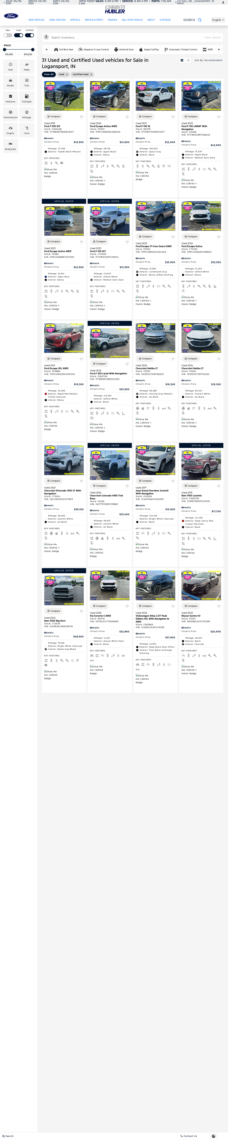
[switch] (7, 33)
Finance (112, 19)
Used (18, 30)
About (151, 19)
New (8, 30)
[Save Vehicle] (81, 117)
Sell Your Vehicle (132, 19)
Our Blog (165, 19)
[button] (10, 66)
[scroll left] (47, 49)
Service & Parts (94, 19)
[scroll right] (218, 49)
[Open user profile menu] (223, 2)
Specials (75, 19)
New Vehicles (36, 19)
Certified (30, 30)
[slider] (4, 49)
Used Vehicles (57, 19)
